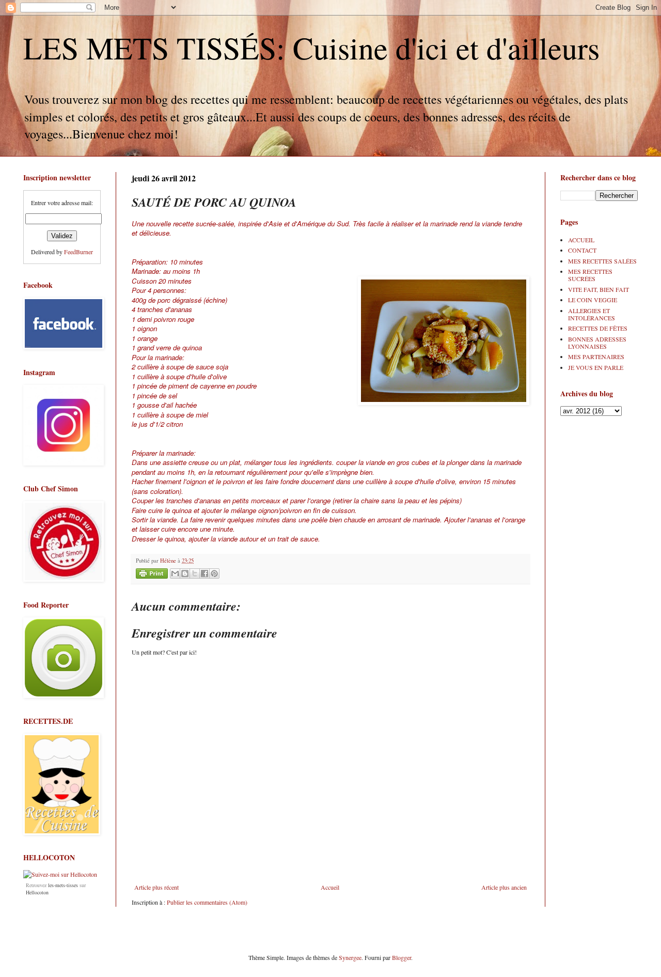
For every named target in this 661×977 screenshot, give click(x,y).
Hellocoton (37, 892)
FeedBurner (78, 251)
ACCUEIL (581, 240)
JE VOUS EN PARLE (595, 367)
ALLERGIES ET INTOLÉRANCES (591, 314)
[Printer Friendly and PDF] (152, 574)
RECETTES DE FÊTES (597, 328)
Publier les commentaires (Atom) (207, 902)
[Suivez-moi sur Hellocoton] (60, 874)
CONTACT (582, 250)
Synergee (350, 957)
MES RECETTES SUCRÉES (590, 275)
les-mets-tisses (63, 885)
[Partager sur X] (195, 573)
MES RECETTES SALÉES (602, 261)
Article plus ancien (504, 887)
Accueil (330, 887)
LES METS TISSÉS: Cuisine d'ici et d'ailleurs (311, 47)
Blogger (401, 957)
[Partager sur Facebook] (204, 573)
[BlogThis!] (185, 573)
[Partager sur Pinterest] (214, 573)
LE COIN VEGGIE (592, 300)
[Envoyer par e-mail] (175, 573)
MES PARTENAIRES (596, 356)
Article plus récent (156, 887)
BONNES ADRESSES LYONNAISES (597, 342)
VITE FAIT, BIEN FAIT (598, 289)
